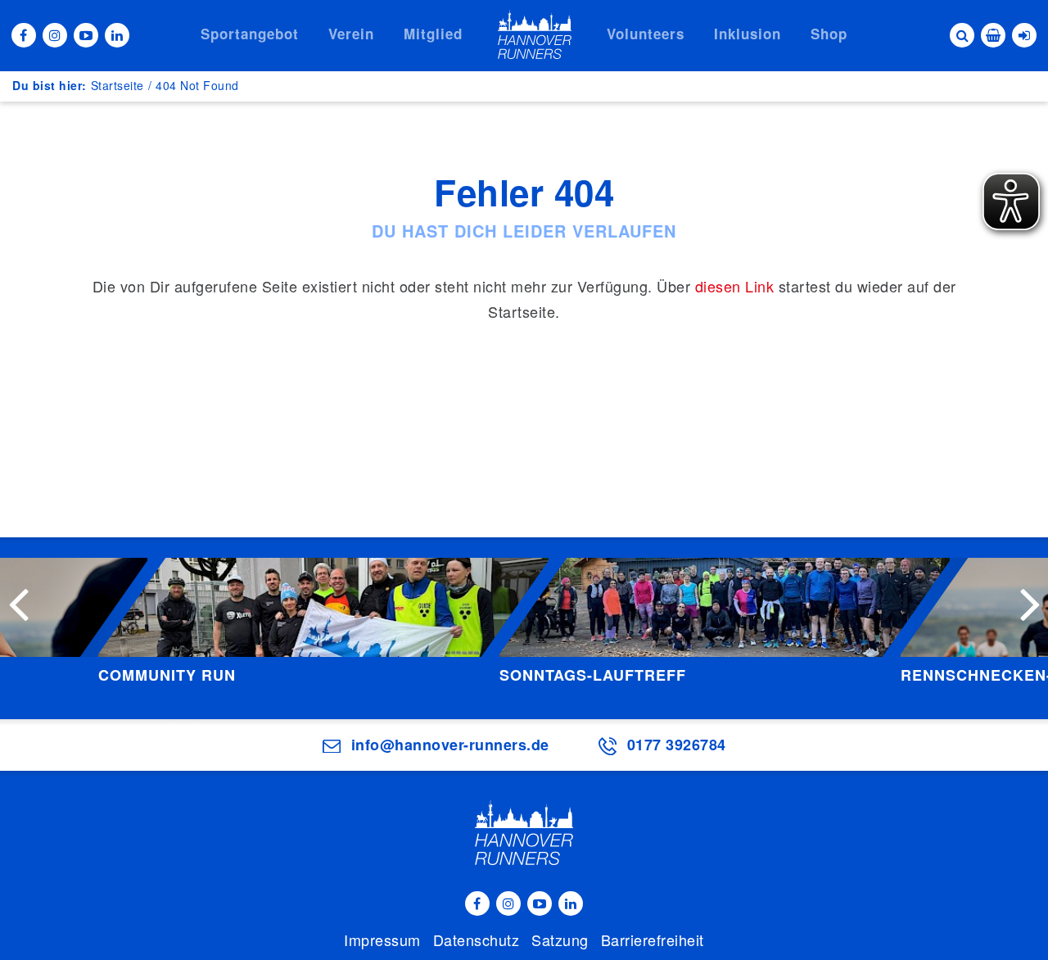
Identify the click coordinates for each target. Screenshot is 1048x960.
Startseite (117, 85)
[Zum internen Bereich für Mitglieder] (1024, 35)
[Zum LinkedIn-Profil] (117, 35)
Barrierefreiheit (652, 939)
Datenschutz (476, 939)
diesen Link (735, 286)
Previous (18, 603)
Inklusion (747, 33)
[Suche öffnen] (962, 35)
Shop (829, 33)
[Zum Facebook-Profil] (23, 35)
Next (1030, 603)
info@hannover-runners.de (450, 744)
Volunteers (645, 33)
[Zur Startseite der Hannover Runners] (534, 34)
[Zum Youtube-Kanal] (86, 35)
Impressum (382, 939)
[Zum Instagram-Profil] (55, 35)
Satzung (560, 939)
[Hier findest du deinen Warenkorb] (993, 35)
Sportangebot (250, 33)
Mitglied (433, 33)
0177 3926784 (676, 744)
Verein (351, 33)
